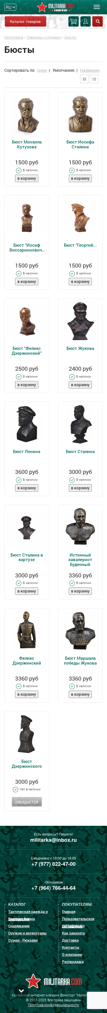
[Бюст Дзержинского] (27, 733)
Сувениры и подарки (44, 37)
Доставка (70, 940)
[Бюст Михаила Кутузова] (27, 114)
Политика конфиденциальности (53, 1004)
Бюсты (70, 37)
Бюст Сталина (80, 451)
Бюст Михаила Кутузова (27, 144)
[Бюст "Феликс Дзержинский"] (27, 321)
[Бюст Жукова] (80, 321)
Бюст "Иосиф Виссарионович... (26, 250)
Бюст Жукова (80, 348)
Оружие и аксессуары (27, 933)
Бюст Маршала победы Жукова (80, 660)
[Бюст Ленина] (27, 424)
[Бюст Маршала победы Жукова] (80, 630)
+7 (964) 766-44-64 (53, 888)
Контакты (70, 947)
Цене (42, 70)
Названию (90, 70)
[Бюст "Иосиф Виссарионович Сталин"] (27, 218)
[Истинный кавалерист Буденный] (80, 527)
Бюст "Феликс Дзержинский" (27, 350)
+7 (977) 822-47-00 (53, 864)
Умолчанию (63, 70)
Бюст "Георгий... (80, 245)
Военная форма (21, 918)
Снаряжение (19, 925)
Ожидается (26, 802)
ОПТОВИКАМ (73, 925)
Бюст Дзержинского (27, 763)
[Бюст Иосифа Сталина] (80, 114)
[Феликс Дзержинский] (27, 630)
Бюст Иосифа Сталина (80, 144)
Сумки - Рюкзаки (23, 940)
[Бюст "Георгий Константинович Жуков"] (80, 218)
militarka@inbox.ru (53, 839)
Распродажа (73, 961)
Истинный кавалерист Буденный (80, 559)
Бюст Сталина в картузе (27, 557)
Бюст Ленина (26, 451)
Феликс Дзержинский (27, 660)
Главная (68, 911)
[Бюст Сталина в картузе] (27, 527)
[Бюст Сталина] (80, 424)
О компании (72, 954)
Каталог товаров (25, 21)
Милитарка (13, 37)
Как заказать (73, 933)
